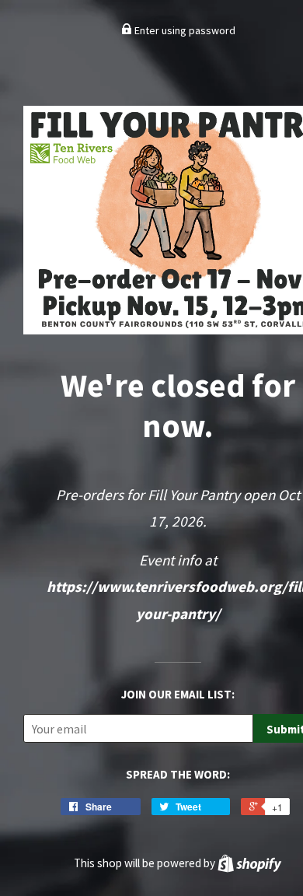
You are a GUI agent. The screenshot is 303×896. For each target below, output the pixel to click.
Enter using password (183, 30)
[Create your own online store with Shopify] (249, 863)
